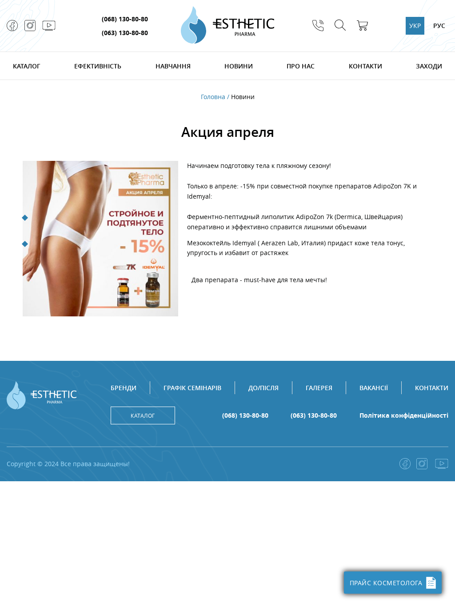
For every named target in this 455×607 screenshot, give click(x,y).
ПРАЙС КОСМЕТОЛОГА (386, 583)
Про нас (301, 66)
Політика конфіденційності (403, 415)
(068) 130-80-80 (125, 19)
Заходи (429, 66)
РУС (439, 25)
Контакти (365, 66)
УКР (415, 25)
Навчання (173, 66)
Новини (238, 66)
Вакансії (373, 387)
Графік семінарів (192, 387)
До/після (263, 387)
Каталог (26, 66)
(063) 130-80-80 (125, 32)
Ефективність (97, 66)
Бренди (123, 387)
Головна (213, 97)
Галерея (319, 387)
